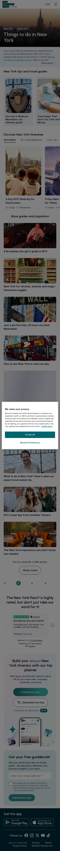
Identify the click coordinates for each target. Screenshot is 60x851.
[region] (30, 426)
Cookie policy (47, 426)
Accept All (30, 435)
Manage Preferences (30, 442)
